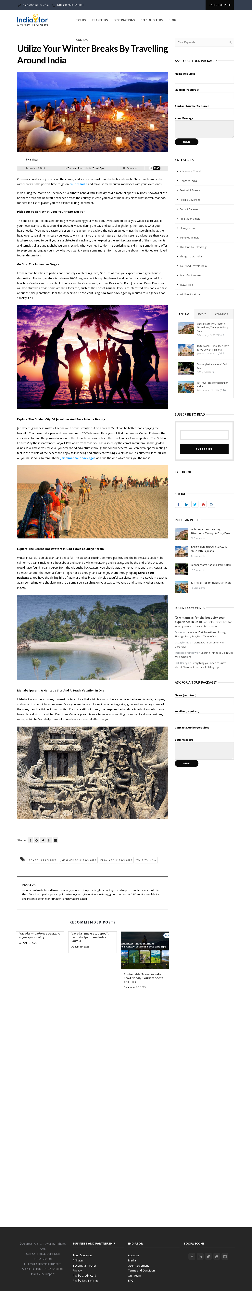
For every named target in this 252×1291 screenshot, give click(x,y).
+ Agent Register (219, 5)
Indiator (34, 159)
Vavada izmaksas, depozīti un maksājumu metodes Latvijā (90, 937)
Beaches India (188, 181)
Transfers (100, 20)
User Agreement (138, 1265)
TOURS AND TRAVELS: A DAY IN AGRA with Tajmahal (213, 347)
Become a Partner (84, 1265)
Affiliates (78, 1260)
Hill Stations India (190, 218)
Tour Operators (83, 1255)
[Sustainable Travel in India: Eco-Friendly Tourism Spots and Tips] (145, 951)
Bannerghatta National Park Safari (212, 366)
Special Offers (152, 20)
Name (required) (185, 73)
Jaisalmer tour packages (78, 860)
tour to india (146, 860)
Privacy (77, 1270)
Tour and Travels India (79, 168)
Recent (202, 314)
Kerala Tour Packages (116, 860)
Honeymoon (187, 228)
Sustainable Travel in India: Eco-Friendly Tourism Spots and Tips (143, 978)
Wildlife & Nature (190, 294)
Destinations (124, 20)
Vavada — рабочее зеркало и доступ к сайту (39, 935)
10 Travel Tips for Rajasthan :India (212, 384)
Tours (81, 20)
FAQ (130, 1280)
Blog (172, 20)
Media (132, 1260)
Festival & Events (190, 190)
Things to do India (191, 256)
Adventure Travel (190, 171)
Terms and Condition (141, 1270)
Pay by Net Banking (85, 1280)
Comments (221, 314)
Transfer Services (190, 275)
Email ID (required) (187, 90)
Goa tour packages (42, 860)
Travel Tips (98, 168)
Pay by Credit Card (84, 1275)
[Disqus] (92, 1055)
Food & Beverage (190, 199)
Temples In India (189, 237)
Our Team (134, 1275)
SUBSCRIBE (204, 448)
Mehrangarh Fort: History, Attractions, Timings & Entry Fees (212, 327)
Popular (184, 314)
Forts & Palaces (189, 209)
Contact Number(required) (192, 106)
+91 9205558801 (52, 1269)
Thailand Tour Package (193, 247)
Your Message (184, 118)
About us (133, 1255)
